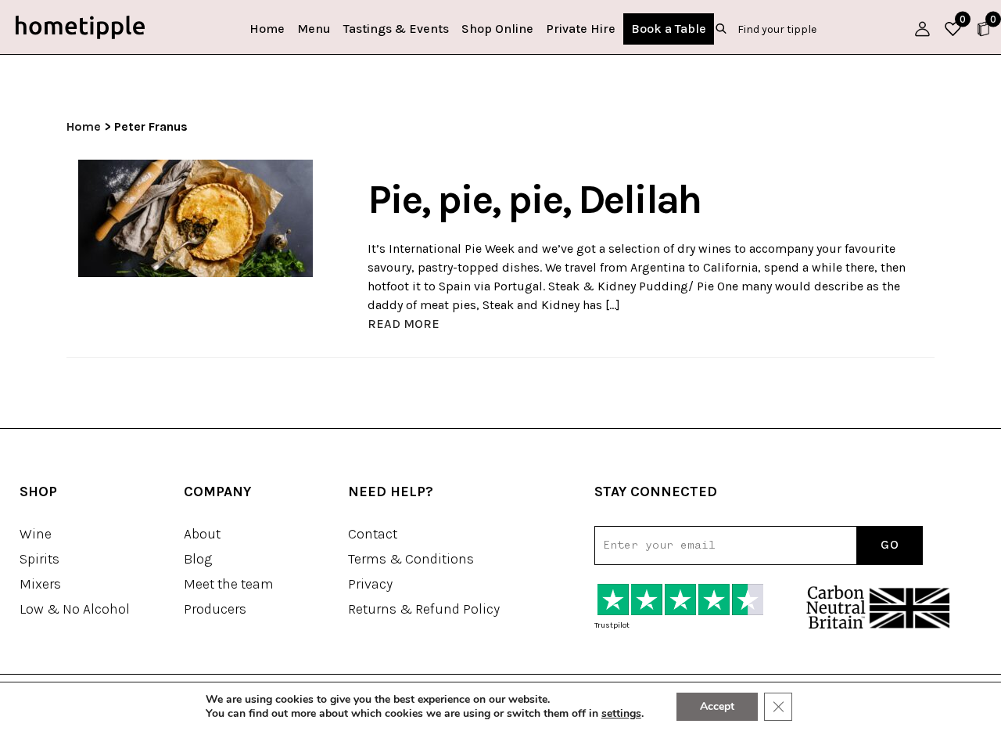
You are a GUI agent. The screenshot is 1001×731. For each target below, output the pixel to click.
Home (267, 28)
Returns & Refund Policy (424, 609)
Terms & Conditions (411, 559)
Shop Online (497, 28)
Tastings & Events (396, 28)
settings (621, 714)
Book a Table (668, 28)
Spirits (39, 559)
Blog (198, 559)
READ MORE (404, 323)
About (202, 534)
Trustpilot (612, 625)
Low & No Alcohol (75, 609)
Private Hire (580, 28)
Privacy (370, 584)
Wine (36, 534)
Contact (372, 534)
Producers (215, 609)
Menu (314, 28)
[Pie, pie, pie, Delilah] (195, 217)
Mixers (40, 584)
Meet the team (229, 584)
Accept (717, 706)
